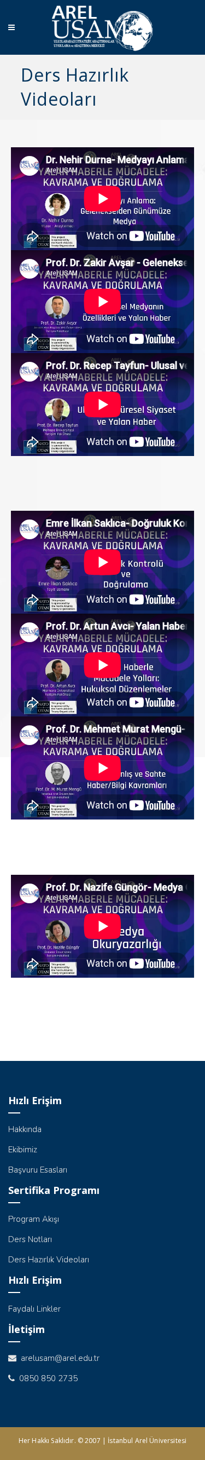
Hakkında (25, 1129)
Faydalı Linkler (34, 1308)
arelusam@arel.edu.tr (57, 1358)
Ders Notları (30, 1239)
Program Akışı (33, 1219)
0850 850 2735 (46, 1378)
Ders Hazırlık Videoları (48, 1259)
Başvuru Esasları (37, 1169)
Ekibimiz (22, 1149)
